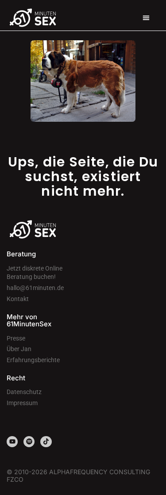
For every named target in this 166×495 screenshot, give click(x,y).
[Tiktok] (45, 441)
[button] (146, 17)
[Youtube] (12, 441)
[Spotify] (29, 441)
